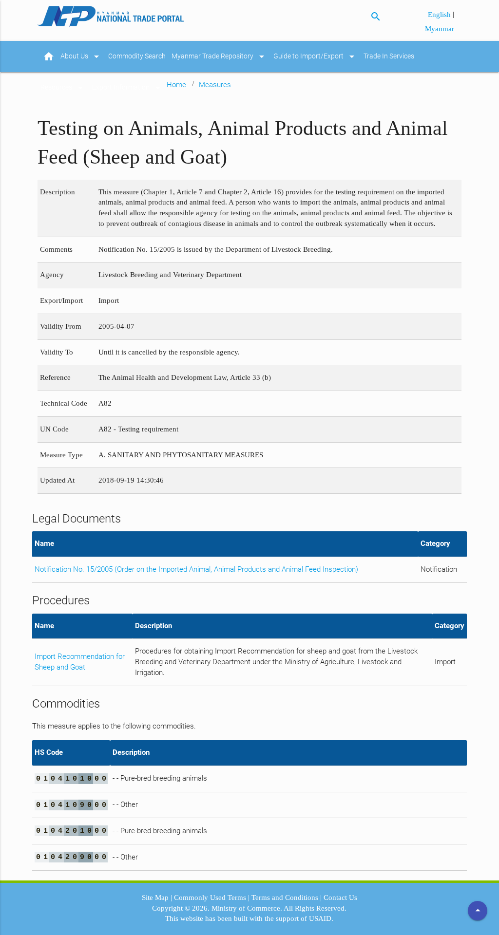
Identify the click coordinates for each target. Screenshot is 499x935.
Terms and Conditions (284, 897)
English (440, 15)
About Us (81, 56)
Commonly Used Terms (210, 897)
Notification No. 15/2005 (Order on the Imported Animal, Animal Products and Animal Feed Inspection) (196, 569)
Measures (215, 84)
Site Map (155, 897)
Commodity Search (137, 56)
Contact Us (340, 897)
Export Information (128, 88)
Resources (63, 88)
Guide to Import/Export (315, 56)
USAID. (321, 918)
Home (176, 84)
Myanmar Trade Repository (220, 56)
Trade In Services (389, 56)
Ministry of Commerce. (246, 908)
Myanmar (439, 29)
